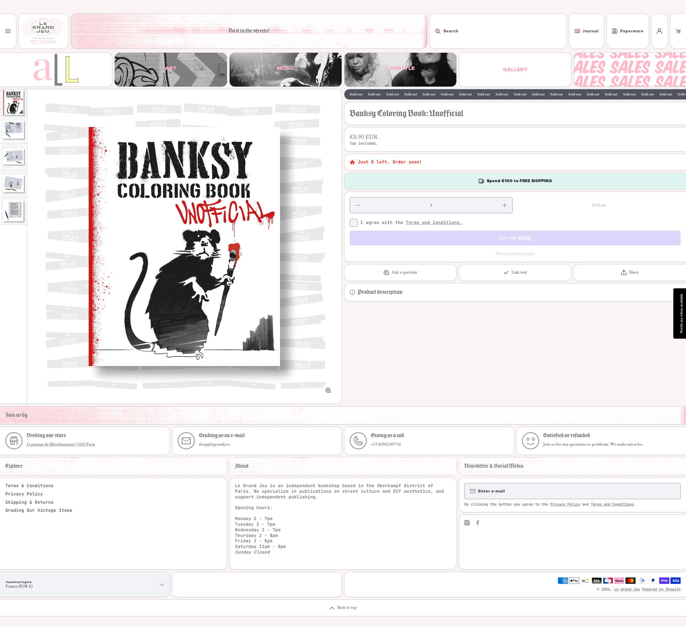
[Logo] (43, 31)
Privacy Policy (24, 494)
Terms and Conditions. (434, 222)
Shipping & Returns (29, 502)
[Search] (435, 31)
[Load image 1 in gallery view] (13, 102)
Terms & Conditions (29, 485)
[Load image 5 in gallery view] (13, 210)
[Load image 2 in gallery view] (13, 129)
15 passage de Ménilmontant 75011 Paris (61, 444)
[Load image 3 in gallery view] (13, 156)
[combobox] (498, 31)
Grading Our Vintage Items (38, 510)
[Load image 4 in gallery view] (13, 183)
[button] (678, 31)
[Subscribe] (673, 491)
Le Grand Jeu (627, 589)
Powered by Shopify (661, 589)
